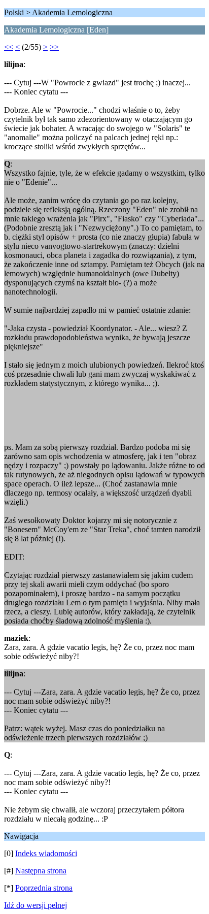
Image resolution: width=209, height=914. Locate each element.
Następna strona (40, 870)
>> (54, 47)
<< (8, 47)
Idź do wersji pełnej (35, 905)
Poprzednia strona (44, 888)
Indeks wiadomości (46, 853)
